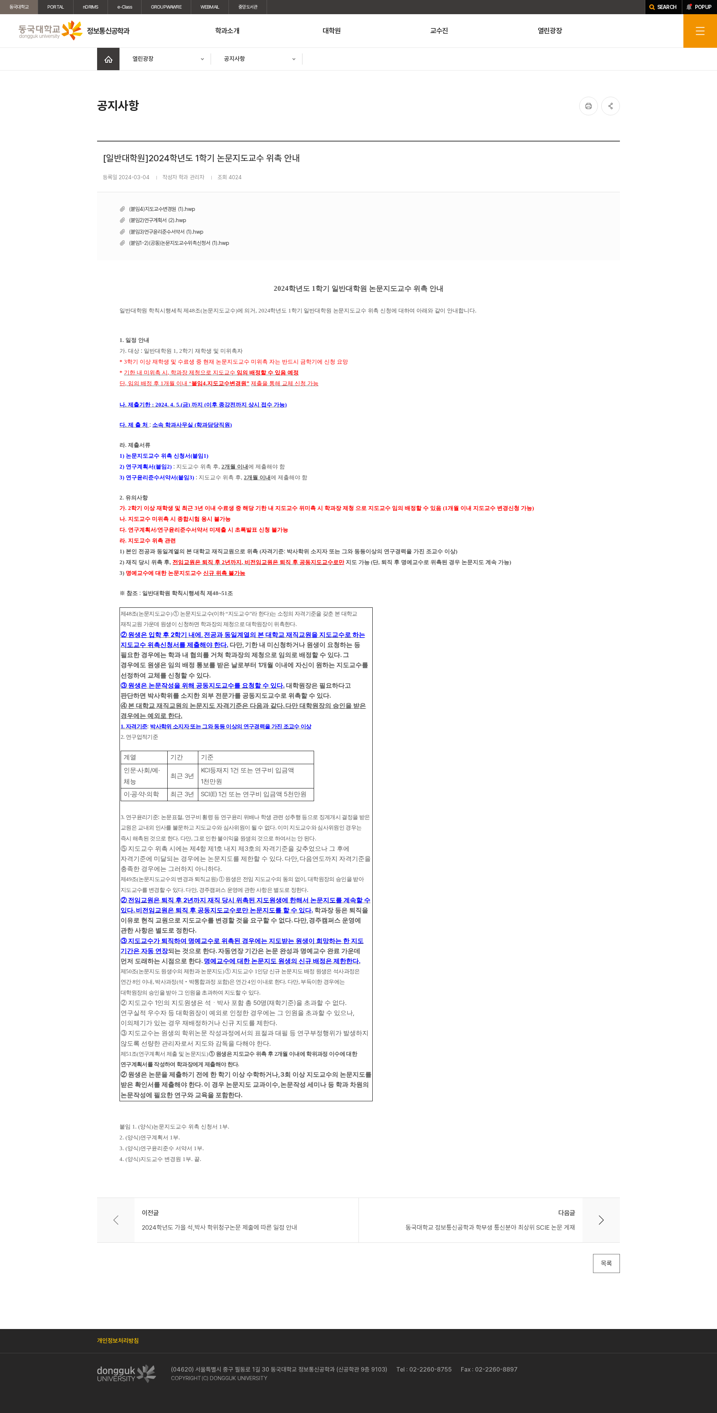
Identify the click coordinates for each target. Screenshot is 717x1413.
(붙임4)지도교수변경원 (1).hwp (162, 209)
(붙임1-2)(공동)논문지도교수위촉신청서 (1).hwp (179, 243)
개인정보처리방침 (118, 1340)
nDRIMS (90, 7)
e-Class (124, 7)
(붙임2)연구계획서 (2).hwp (157, 220)
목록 (606, 1263)
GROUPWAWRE (166, 7)
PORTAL (55, 7)
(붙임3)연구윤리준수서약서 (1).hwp (166, 231)
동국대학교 (18, 7)
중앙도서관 (247, 7)
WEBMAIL (210, 7)
